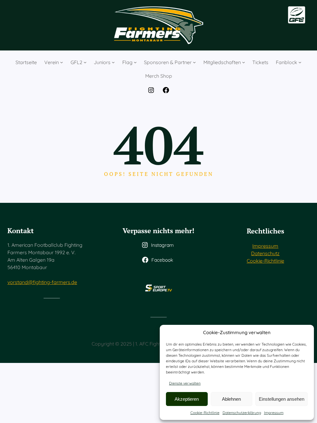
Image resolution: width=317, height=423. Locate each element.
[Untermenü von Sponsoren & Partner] (194, 62)
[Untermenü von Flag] (135, 62)
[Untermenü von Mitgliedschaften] (243, 62)
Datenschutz (265, 253)
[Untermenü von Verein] (61, 62)
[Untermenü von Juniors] (113, 62)
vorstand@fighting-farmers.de (42, 282)
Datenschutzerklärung (242, 412)
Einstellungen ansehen (281, 399)
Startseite (26, 62)
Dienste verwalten (185, 383)
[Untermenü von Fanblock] (300, 62)
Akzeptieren (187, 399)
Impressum (274, 412)
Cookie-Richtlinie (204, 412)
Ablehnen (231, 399)
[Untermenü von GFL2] (85, 62)
